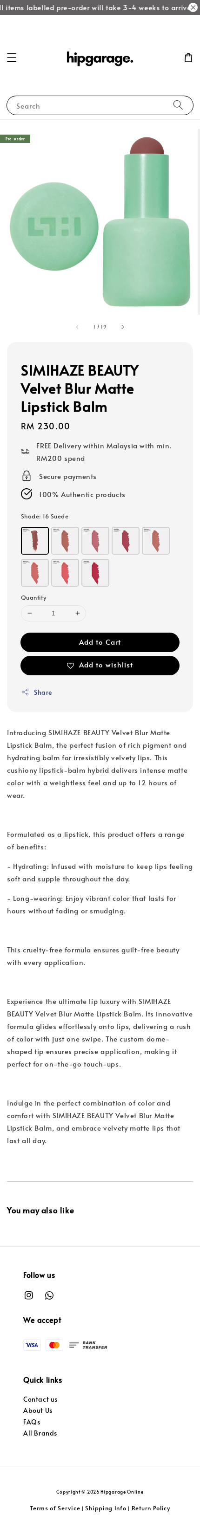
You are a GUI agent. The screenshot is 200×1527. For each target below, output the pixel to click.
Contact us (40, 1399)
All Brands (40, 1433)
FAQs (31, 1421)
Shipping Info (105, 1508)
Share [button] (43, 692)
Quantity (33, 597)
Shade (44, 516)
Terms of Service (55, 1508)
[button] (11, 57)
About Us (38, 1410)
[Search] (178, 105)
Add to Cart (100, 642)
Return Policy (151, 1508)
